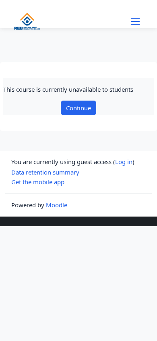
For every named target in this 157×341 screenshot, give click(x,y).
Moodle (56, 205)
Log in (123, 162)
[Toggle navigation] (135, 21)
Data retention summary (45, 172)
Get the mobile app (37, 182)
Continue (78, 108)
